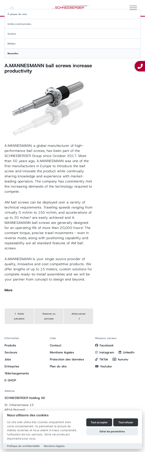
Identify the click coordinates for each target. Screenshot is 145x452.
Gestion (12, 33)
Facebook (106, 345)
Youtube (106, 366)
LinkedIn (128, 352)
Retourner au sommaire (48, 316)
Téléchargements (17, 373)
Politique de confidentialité (23, 446)
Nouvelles (13, 53)
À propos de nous (17, 14)
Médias (11, 43)
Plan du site (58, 366)
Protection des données (67, 359)
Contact (55, 345)
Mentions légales (62, 352)
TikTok (103, 359)
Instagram (106, 352)
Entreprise (12, 366)
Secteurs (11, 352)
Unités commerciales (19, 23)
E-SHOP (10, 380)
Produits (10, 345)
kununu (123, 359)
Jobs (8, 359)
